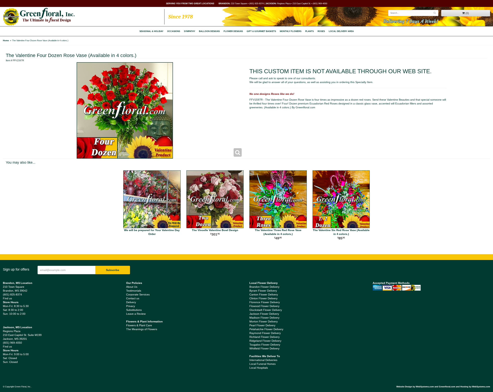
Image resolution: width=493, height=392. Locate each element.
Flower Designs (233, 31)
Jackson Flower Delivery (264, 313)
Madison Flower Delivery (264, 317)
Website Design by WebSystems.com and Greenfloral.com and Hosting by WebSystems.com (443, 386)
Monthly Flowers (290, 31)
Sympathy (189, 31)
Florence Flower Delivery (264, 302)
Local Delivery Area (341, 31)
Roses (321, 31)
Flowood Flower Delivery (264, 306)
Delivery (131, 302)
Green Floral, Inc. (39, 17)
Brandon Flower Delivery (264, 286)
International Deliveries (263, 360)
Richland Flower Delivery (264, 336)
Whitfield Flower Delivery (264, 348)
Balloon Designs (209, 31)
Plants (309, 31)
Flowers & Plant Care (139, 325)
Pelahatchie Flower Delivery (266, 329)
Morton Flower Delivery (263, 321)
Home (6, 40)
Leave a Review (136, 313)
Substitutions (134, 309)
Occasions (173, 31)
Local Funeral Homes (262, 363)
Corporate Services (138, 294)
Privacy (130, 306)
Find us (7, 298)
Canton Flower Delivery (263, 294)
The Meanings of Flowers (141, 329)
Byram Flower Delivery (263, 290)
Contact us (132, 298)
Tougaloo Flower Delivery (264, 344)
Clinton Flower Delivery (263, 298)
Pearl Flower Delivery (262, 325)
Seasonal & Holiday (151, 31)
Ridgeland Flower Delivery (265, 340)
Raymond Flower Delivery (265, 333)
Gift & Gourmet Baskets (261, 31)
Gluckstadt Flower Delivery (265, 309)
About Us (131, 286)
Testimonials (133, 290)
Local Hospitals (258, 367)
